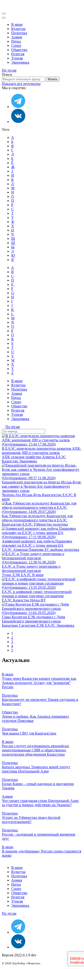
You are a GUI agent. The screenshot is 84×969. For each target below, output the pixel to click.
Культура (18, 29)
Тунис (7, 575)
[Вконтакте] (18, 122)
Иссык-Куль (32, 495)
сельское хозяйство (26, 457)
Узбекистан (43, 524)
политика (60, 524)
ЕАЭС (61, 457)
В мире (17, 24)
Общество (19, 50)
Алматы (49, 457)
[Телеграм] (18, 107)
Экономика (20, 62)
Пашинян (36, 550)
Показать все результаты (21, 84)
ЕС (47, 550)
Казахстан (10, 461)
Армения (20, 550)
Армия (16, 37)
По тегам (9, 70)
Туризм (17, 58)
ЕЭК (17, 575)
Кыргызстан (52, 495)
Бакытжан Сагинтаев (19, 625)
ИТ (43, 600)
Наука (16, 41)
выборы (57, 550)
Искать (53, 79)
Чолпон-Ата (12, 495)
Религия (17, 54)
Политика (19, 33)
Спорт (16, 46)
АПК (6, 457)
